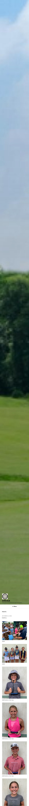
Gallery (4, 618)
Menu (15, 606)
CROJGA (6, 601)
